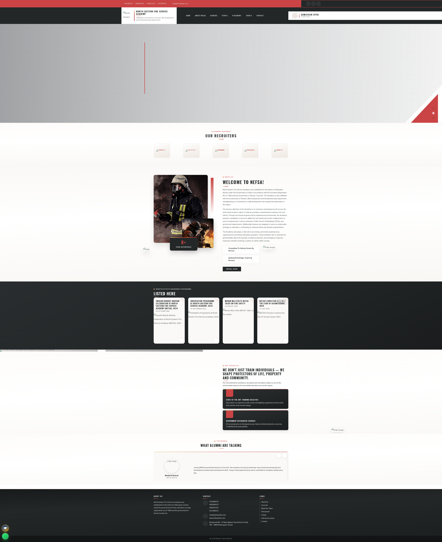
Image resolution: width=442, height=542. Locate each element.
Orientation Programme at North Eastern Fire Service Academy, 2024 (168, 303)
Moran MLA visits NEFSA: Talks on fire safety (202, 302)
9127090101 (162, 3)
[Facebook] (308, 4)
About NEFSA (200, 15)
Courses (213, 15)
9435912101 (151, 3)
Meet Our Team (267, 508)
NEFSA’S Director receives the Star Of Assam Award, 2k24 (238, 303)
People (225, 15)
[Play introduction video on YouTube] (102, 351)
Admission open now (189, 82)
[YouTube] (313, 4)
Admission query (267, 518)
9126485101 (128, 3)
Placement (236, 15)
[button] (433, 108)
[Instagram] (318, 4)
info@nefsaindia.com (180, 3)
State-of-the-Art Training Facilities (242, 399)
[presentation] (279, 301)
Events (249, 15)
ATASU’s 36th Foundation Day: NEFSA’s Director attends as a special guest (271, 305)
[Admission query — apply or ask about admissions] (5, 528)
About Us (264, 502)
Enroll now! (232, 269)
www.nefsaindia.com (217, 518)
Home (188, 15)
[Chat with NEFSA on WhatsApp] (5, 536)
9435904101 (139, 3)
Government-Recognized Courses (240, 421)
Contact (260, 15)
